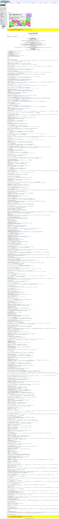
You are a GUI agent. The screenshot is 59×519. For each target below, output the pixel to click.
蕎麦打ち (13, 310)
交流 (18, 321)
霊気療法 (31, 199)
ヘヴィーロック (35, 420)
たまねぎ (12, 239)
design (18, 77)
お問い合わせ (2, 20)
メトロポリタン (20, 395)
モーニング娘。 (29, 260)
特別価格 (25, 390)
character (44, 271)
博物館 (12, 501)
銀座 (15, 472)
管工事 (19, 379)
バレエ (13, 174)
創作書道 (25, 134)
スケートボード (16, 268)
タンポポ (35, 260)
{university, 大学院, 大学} (33, 46)
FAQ (0, 18)
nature (21, 321)
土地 (19, 366)
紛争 (18, 150)
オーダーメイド (13, 112)
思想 (26, 355)
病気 (12, 168)
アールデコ (9, 284)
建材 (8, 358)
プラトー (22, 326)
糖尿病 (17, 163)
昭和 (24, 472)
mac (14, 428)
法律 (8, 503)
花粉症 (14, 329)
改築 (14, 191)
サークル (14, 449)
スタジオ (11, 174)
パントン (21, 204)
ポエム (17, 289)
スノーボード (9, 263)
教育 (8, 347)
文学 (10, 142)
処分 (8, 313)
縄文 (8, 321)
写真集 (16, 239)
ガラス (25, 284)
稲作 (10, 321)
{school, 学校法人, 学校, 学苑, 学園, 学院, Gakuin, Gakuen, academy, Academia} (33, 44)
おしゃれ (22, 134)
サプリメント (11, 90)
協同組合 (20, 469)
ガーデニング (27, 142)
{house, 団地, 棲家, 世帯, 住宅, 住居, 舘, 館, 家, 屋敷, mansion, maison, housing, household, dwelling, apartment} (33, 40)
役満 (19, 155)
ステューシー (12, 139)
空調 (21, 379)
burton (40, 268)
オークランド (32, 126)
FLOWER (19, 387)
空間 (13, 134)
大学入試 (21, 400)
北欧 (8, 485)
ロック (24, 276)
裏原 (22, 139)
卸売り (41, 101)
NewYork (50, 72)
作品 (14, 498)
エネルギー (18, 168)
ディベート (18, 279)
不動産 (11, 366)
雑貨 (14, 318)
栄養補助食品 (19, 90)
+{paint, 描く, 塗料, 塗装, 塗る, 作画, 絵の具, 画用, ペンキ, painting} (15, 55)
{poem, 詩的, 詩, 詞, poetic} (33, 43)
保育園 (15, 109)
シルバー (28, 284)
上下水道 (17, 379)
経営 (24, 469)
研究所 (11, 347)
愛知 (8, 498)
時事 (13, 292)
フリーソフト (24, 326)
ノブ (31, 395)
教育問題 (13, 347)
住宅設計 (11, 491)
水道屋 (25, 379)
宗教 (12, 242)
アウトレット (31, 98)
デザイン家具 (21, 147)
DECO (26, 77)
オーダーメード (21, 444)
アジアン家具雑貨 (16, 98)
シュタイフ (34, 284)
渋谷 (19, 61)
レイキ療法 (13, 199)
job (30, 390)
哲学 (8, 326)
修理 (9, 313)
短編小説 (20, 363)
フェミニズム (17, 355)
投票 (0, 19)
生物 (23, 118)
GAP (17, 387)
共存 (14, 321)
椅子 (8, 69)
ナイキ (43, 139)
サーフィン (12, 268)
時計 (21, 318)
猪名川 (13, 223)
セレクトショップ (20, 268)
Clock (12, 292)
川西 (18, 223)
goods (31, 318)
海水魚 (13, 479)
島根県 (8, 191)
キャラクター (31, 271)
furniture (29, 69)
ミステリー (12, 142)
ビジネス (29, 390)
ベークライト (22, 284)
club (13, 297)
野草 (9, 163)
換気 (18, 329)
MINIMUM (24, 77)
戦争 (20, 292)
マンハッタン (15, 395)
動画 (23, 263)
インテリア (12, 69)
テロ (21, 292)
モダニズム (20, 342)
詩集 (22, 121)
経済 (12, 279)
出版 (14, 400)
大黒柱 (18, 109)
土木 (13, 441)
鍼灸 (16, 263)
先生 (15, 347)
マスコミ (16, 479)
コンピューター (9, 247)
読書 (8, 382)
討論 (15, 150)
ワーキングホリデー (20, 126)
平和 (8, 150)
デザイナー (10, 77)
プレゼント (15, 403)
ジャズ (17, 174)
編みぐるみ (24, 142)
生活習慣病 (22, 90)
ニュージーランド (10, 126)
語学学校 (26, 126)
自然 (11, 109)
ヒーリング (9, 168)
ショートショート (17, 363)
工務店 (27, 326)
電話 (22, 318)
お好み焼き (9, 305)
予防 (13, 168)
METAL (38, 420)
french (16, 428)
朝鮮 (24, 436)
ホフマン (33, 147)
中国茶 (29, 98)
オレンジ (20, 158)
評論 (15, 93)
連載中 (26, 247)
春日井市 (20, 226)
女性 (30, 355)
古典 (13, 93)
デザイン (15, 61)
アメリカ (12, 395)
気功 (11, 168)
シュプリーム (20, 139)
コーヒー (16, 310)
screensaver (29, 326)
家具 (8, 61)
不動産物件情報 (2, 16)
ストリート (41, 139)
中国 (13, 196)
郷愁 (11, 415)
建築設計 (9, 491)
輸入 (15, 318)
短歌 (19, 93)
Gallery (1, 22)
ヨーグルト (26, 310)
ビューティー (23, 387)
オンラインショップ (31, 139)
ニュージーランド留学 (14, 126)
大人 (24, 174)
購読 (27, 390)
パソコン (26, 423)
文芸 (17, 457)
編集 (11, 387)
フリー (17, 155)
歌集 (16, 498)
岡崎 (9, 498)
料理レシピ (21, 263)
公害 (14, 223)
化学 (21, 118)
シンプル (15, 134)
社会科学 (29, 355)
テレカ (21, 142)
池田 (17, 223)
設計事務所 (9, 231)
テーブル (10, 69)
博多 (22, 276)
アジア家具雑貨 (16, 101)
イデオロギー (20, 355)
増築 (13, 191)
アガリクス (9, 403)
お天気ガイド (2, 21)
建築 (18, 191)
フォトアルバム (19, 239)
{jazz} (33, 41)
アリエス (9, 355)
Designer (13, 77)
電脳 (14, 247)
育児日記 (18, 263)
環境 (15, 223)
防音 (9, 329)
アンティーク (16, 284)
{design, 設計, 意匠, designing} (33, 39)
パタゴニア (33, 268)
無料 (23, 126)
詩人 (8, 121)
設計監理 (11, 231)
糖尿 (18, 403)
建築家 (8, 342)
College (38, 126)
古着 (27, 69)
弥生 (13, 321)
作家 (18, 382)
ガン (17, 403)
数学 (18, 118)
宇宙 (15, 168)
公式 (10, 185)
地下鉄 (17, 395)
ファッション (9, 387)
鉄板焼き (15, 305)
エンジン (11, 93)
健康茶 (8, 163)
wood (25, 191)
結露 (22, 329)
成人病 (22, 163)
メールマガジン (23, 423)
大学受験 (9, 118)
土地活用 (17, 366)
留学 (24, 126)
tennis (10, 462)
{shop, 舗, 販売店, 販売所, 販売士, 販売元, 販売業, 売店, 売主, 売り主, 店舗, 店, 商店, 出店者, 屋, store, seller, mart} (33, 45)
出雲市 (10, 191)
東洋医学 (21, 168)
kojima (31, 177)
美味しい (23, 305)
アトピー (20, 163)
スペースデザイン (11, 441)
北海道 (17, 255)
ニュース (1, 17)
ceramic (36, 284)
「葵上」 (18, 64)
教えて (13, 118)
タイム (20, 390)
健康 (8, 90)
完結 (28, 247)
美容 (9, 90)
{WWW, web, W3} (33, 48)
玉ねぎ (14, 239)
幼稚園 (13, 109)
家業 (10, 239)
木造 (20, 109)
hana (26, 387)
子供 (26, 174)
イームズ (17, 69)
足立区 (26, 305)
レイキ (8, 199)
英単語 (11, 310)
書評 (10, 382)
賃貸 (12, 366)
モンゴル (11, 234)
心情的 (10, 415)
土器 (9, 321)
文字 (8, 134)
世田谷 (17, 61)
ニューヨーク (9, 395)
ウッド (16, 444)
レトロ (24, 69)
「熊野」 (26, 64)
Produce (28, 61)
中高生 (8, 292)
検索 (9, 93)
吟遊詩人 (37, 158)
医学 (9, 501)
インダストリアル (30, 420)
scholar (20, 242)
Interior (16, 77)
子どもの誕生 (11, 355)
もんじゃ (11, 305)
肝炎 (19, 403)
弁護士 (17, 503)
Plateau (19, 326)
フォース (38, 268)
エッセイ (27, 363)
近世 (28, 423)
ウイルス (13, 247)
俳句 (8, 93)
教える (15, 118)
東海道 (22, 109)
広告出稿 (1, 14)
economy (19, 234)
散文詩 (13, 363)
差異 (11, 326)
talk (23, 150)
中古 (9, 61)
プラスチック (30, 284)
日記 (11, 150)
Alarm (10, 292)
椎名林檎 (18, 420)
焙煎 (17, 310)
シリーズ (24, 247)
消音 (8, 329)
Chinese (19, 196)
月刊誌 (18, 400)
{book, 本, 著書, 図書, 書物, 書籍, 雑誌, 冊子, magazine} (33, 38)
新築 (11, 191)
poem (17, 479)
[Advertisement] (22, 6)
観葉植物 (21, 61)
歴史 (8, 223)
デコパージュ (19, 284)
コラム (14, 423)
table (8, 462)
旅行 (22, 382)
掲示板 (1, 15)
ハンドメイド (19, 112)
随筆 (17, 93)
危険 (22, 415)
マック (13, 428)
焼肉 (13, 305)
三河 (10, 498)
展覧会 (21, 255)
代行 (10, 313)
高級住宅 (16, 231)
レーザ (27, 218)
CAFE (15, 387)
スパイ (35, 268)
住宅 (16, 109)
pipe (8, 379)
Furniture (29, 77)
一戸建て (14, 366)
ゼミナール (24, 279)
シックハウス (11, 329)
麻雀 (8, 155)
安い (24, 305)
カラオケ (15, 260)
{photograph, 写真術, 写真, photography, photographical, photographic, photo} (33, 42)
